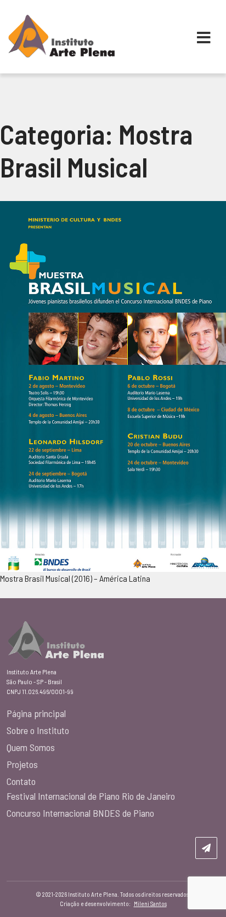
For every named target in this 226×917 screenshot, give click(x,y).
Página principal (36, 713)
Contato (21, 781)
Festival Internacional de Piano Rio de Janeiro (91, 796)
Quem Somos (31, 747)
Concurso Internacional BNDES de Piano (80, 813)
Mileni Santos (150, 903)
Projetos (22, 764)
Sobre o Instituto (38, 730)
